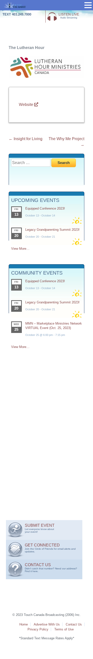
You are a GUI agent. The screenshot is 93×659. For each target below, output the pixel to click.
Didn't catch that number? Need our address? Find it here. (51, 568)
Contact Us (74, 624)
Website (26, 104)
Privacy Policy (38, 629)
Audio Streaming (69, 15)
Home (23, 624)
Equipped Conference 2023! (45, 208)
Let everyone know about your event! (40, 528)
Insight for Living (25, 139)
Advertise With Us (47, 624)
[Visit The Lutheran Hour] (46, 76)
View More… (20, 248)
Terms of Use (64, 629)
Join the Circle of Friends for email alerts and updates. (50, 548)
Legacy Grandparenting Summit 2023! (52, 229)
